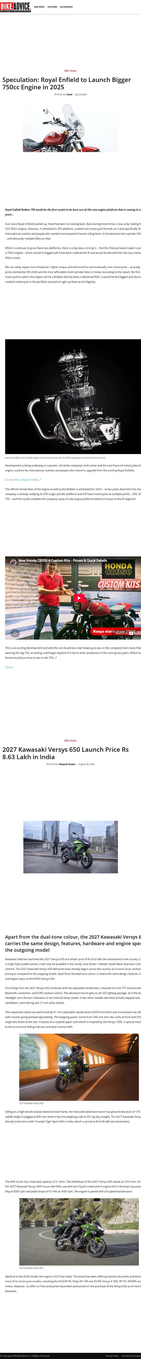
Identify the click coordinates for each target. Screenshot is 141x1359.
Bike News (39, 6)
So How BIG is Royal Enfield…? (23, 479)
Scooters (52, 6)
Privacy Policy (112, 1355)
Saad (69, 94)
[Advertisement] (70, 37)
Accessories (66, 6)
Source (9, 667)
